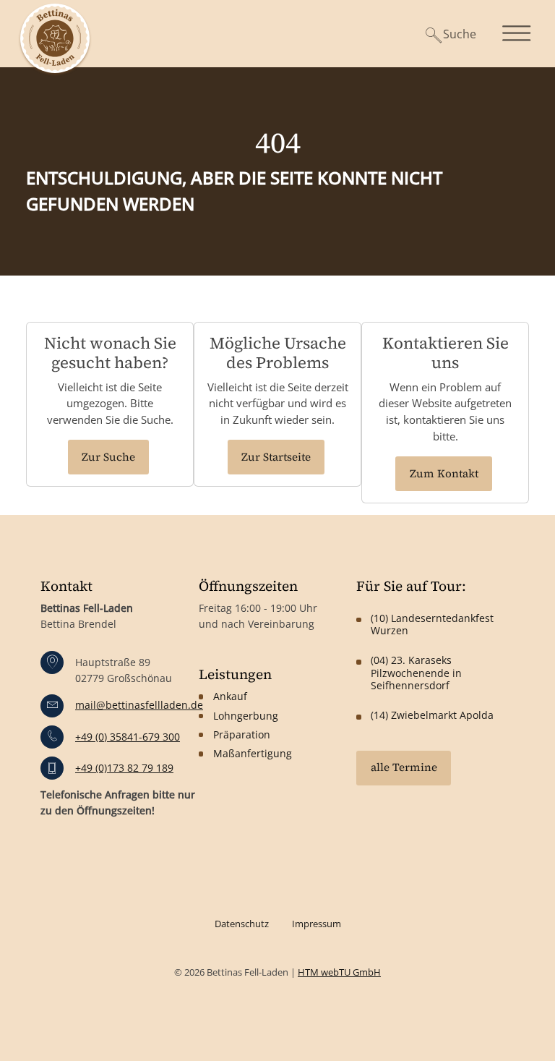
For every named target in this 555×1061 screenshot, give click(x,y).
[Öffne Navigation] (518, 33)
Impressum (316, 924)
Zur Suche (108, 456)
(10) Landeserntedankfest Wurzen (432, 624)
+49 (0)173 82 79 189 (124, 768)
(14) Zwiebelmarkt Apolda (432, 715)
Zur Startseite (276, 456)
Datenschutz (242, 924)
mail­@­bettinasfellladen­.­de (139, 705)
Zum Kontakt (444, 473)
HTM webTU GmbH (339, 972)
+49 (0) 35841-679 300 (127, 736)
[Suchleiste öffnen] (446, 33)
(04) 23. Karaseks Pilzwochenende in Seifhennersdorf (416, 672)
